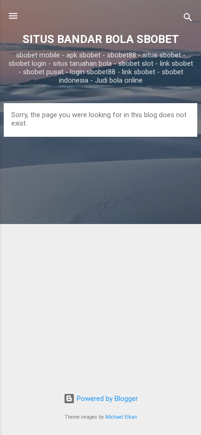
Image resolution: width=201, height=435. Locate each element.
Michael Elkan (121, 417)
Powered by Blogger (106, 398)
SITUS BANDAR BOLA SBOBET (100, 39)
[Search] (188, 19)
